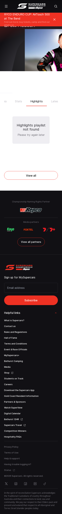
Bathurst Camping (13, 361)
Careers (8, 384)
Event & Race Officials (15, 349)
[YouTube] (35, 484)
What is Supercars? (14, 320)
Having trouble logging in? (17, 464)
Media (7, 367)
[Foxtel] (28, 230)
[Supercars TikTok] (45, 484)
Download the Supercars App (19, 390)
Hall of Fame (10, 338)
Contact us (10, 326)
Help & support (12, 458)
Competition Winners (15, 431)
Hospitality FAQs (13, 436)
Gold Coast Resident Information (21, 396)
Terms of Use (11, 452)
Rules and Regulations (15, 332)
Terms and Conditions (15, 343)
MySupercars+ (11, 355)
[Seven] (49, 230)
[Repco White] (31, 210)
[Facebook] (25, 484)
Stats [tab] (18, 101)
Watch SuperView (13, 407)
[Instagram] (16, 484)
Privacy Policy (11, 447)
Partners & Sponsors (15, 402)
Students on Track (13, 378)
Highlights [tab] (36, 101)
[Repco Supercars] (31, 6)
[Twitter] (6, 484)
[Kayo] (10, 230)
